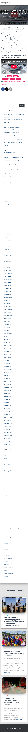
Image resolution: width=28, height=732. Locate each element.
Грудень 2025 (7, 201)
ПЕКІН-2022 (7, 534)
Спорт (5, 570)
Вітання (6, 477)
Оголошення (7, 525)
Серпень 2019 (8, 426)
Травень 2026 (7, 186)
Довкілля (6, 483)
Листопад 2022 (8, 309)
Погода (6, 543)
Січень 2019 (7, 441)
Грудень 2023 (7, 270)
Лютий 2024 (7, 264)
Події (5, 546)
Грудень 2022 (7, 306)
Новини (6, 522)
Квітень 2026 (7, 189)
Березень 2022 (8, 333)
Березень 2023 (8, 297)
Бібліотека (6, 459)
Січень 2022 (7, 339)
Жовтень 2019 (8, 420)
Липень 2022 (7, 321)
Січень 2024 (7, 267)
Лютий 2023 (7, 300)
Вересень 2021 (8, 351)
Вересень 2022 (8, 315)
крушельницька (12, 81)
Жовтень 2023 (8, 276)
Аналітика (6, 453)
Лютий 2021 (7, 372)
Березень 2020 (8, 405)
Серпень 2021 (8, 354)
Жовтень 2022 (8, 312)
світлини (6, 564)
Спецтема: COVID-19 (9, 567)
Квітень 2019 (7, 432)
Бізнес (5, 462)
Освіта (6, 531)
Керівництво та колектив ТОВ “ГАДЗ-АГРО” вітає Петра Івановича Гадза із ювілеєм (13, 142)
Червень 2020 (7, 396)
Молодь (6, 516)
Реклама (6, 555)
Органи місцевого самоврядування (13, 528)
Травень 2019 (7, 429)
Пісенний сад (7, 537)
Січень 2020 (7, 411)
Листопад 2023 (8, 273)
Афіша (6, 455)
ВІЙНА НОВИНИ (8, 474)
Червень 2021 (7, 360)
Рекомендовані (8, 558)
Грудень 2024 (7, 237)
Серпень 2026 (8, 177)
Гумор (5, 480)
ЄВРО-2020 (7, 492)
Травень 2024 (7, 255)
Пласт (5, 540)
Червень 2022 (7, 324)
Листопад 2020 (8, 381)
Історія (9, 76)
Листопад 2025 (8, 204)
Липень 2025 (7, 216)
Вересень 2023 (8, 279)
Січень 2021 (7, 375)
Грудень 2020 (7, 378)
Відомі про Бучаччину (9, 471)
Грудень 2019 (7, 414)
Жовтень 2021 (8, 348)
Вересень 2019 (8, 423)
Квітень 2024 (7, 258)
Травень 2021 (7, 363)
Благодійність (7, 465)
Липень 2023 (7, 285)
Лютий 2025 (7, 231)
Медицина (7, 507)
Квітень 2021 (7, 366)
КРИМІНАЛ (7, 501)
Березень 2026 (8, 192)
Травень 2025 (7, 222)
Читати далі (7, 672)
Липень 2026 (7, 180)
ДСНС (5, 486)
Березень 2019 (8, 435)
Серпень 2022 (8, 318)
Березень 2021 (8, 369)
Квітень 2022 (7, 330)
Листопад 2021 (8, 345)
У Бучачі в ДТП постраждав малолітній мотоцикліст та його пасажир (13, 701)
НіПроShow (7, 519)
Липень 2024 (7, 249)
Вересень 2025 (8, 210)
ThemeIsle (19, 728)
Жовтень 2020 (8, 384)
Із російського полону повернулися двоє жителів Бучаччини (14, 653)
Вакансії (6, 468)
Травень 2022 (7, 327)
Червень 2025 (7, 219)
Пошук (5, 102)
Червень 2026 (7, 183)
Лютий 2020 (7, 408)
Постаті (6, 552)
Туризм (6, 576)
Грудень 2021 (7, 342)
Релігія (6, 561)
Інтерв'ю (6, 495)
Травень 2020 (7, 399)
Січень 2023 (7, 303)
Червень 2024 (7, 252)
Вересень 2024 (8, 243)
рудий (23, 81)
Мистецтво (7, 513)
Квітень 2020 (7, 402)
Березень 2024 (8, 261)
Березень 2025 (8, 228)
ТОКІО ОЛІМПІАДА (9, 573)
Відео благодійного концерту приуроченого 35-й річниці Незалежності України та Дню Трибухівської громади (14, 621)
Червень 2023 (7, 288)
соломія (4, 84)
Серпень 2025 (8, 213)
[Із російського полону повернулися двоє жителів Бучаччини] (14, 638)
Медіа (5, 510)
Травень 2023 (7, 291)
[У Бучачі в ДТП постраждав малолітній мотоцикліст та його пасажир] (14, 685)
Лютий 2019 (7, 438)
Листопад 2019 (8, 417)
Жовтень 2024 (8, 240)
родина (19, 81)
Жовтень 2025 (8, 207)
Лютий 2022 (7, 336)
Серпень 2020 (8, 390)
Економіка (6, 489)
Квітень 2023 (7, 294)
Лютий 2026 (7, 195)
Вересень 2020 (8, 387)
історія (6, 81)
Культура (16, 76)
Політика (6, 549)
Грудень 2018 (7, 444)
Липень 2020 (7, 393)
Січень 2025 (7, 234)
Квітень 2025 (7, 225)
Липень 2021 (7, 357)
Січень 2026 (7, 198)
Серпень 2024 (8, 246)
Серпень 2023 (8, 282)
